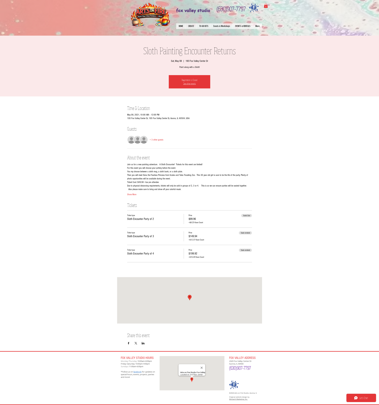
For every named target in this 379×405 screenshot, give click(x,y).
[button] (191, 26)
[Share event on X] (135, 343)
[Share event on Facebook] (128, 343)
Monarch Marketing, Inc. (238, 399)
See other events (189, 83)
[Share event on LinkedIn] (143, 343)
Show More (131, 194)
